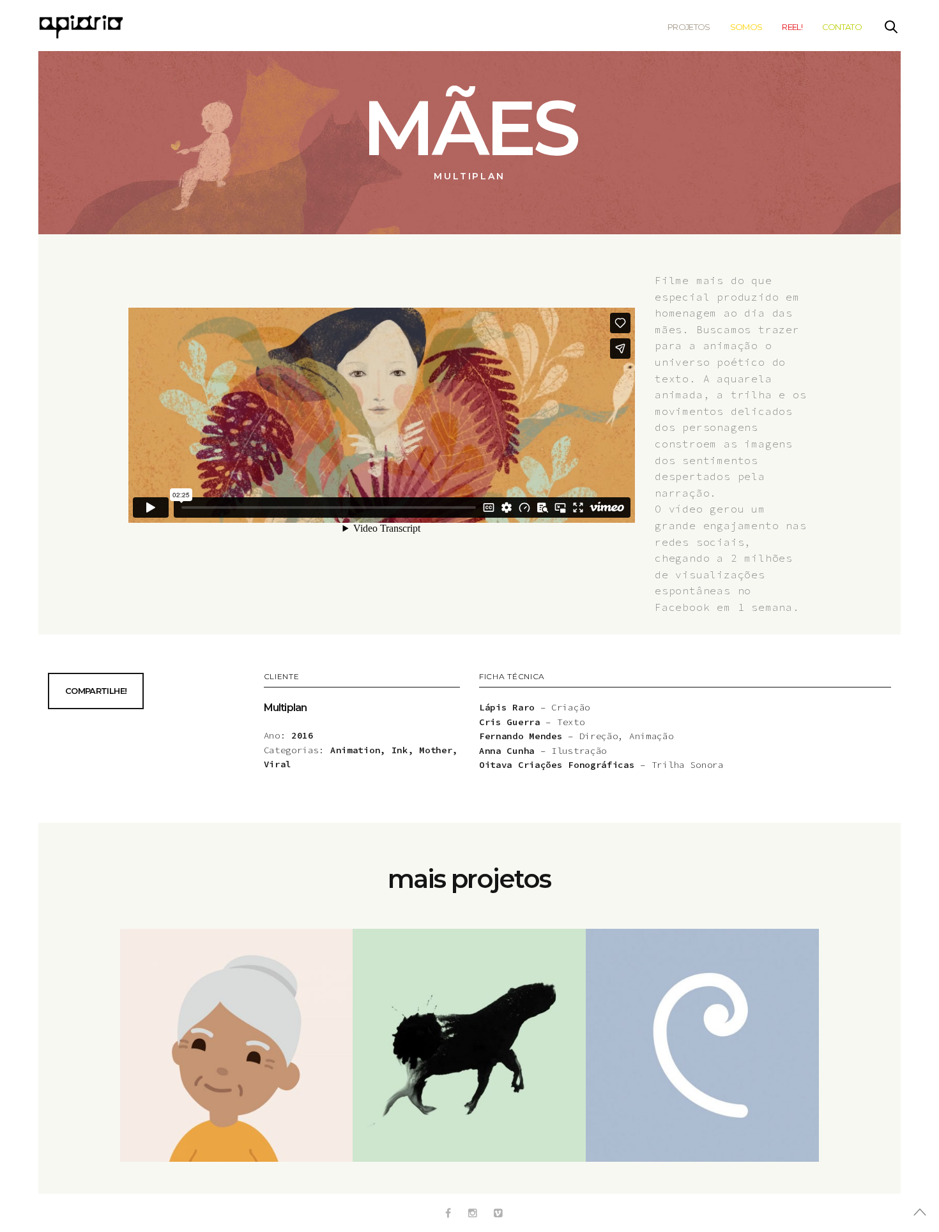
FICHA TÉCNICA (512, 677)
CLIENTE (282, 677)
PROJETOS (689, 27)
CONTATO (842, 27)
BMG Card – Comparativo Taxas (236, 1061)
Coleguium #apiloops (703, 1061)
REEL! (792, 27)
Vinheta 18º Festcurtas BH (469, 1061)
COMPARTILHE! (95, 691)
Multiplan (285, 708)
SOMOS (746, 27)
